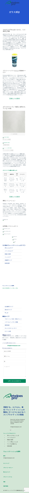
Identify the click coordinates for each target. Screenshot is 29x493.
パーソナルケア (9, 251)
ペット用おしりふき (12, 442)
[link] (14, 123)
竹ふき (6, 312)
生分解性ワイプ (9, 306)
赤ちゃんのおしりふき (13, 435)
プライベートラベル (7, 476)
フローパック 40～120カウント (13, 319)
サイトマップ (6, 463)
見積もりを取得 (14, 98)
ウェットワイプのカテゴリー (9, 433)
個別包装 (7, 325)
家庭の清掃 (8, 254)
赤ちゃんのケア (9, 248)
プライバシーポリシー (8, 467)
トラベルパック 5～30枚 (11, 322)
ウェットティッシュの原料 (11, 451)
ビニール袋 (8, 331)
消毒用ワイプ (8, 260)
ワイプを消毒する (12, 444)
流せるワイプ (8, 309)
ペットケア (8, 257)
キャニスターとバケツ (11, 328)
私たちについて (6, 472)
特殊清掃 (7, 263)
